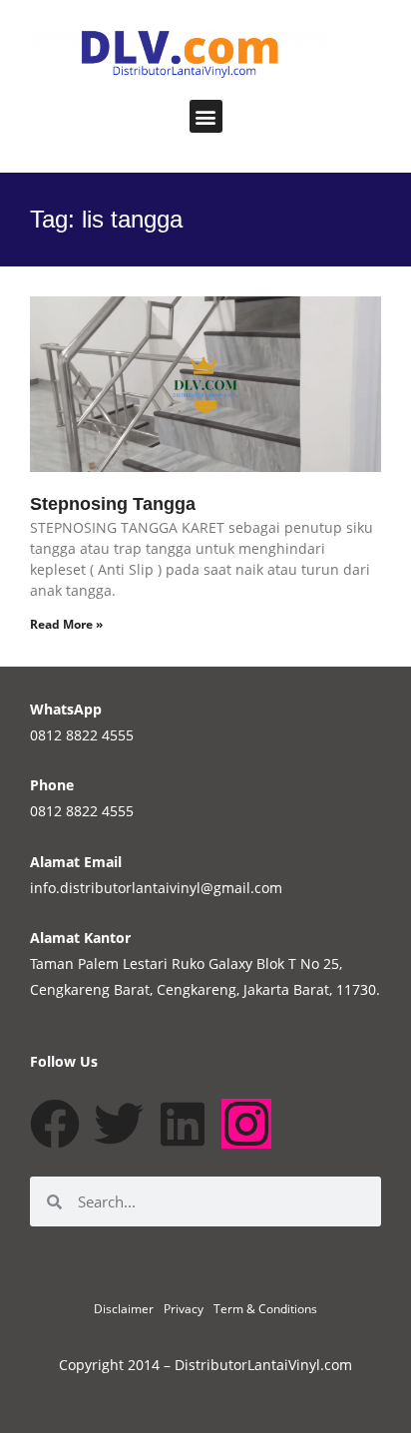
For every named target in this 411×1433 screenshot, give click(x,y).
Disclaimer (124, 1308)
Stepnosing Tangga (113, 504)
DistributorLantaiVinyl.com (263, 1364)
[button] (206, 116)
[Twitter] (119, 1124)
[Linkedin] (182, 1124)
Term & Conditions (265, 1308)
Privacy (184, 1308)
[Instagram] (246, 1124)
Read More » (66, 624)
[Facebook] (55, 1124)
